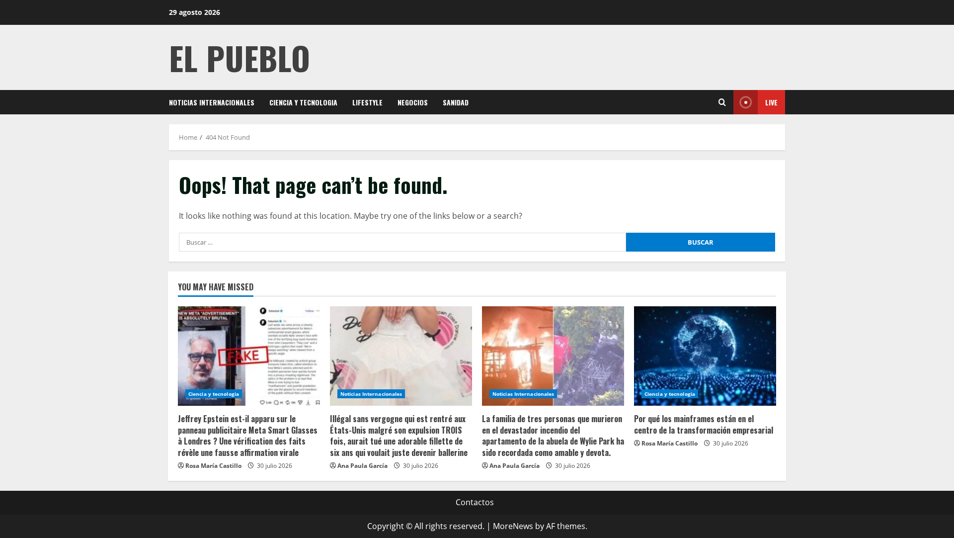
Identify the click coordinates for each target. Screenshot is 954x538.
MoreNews (513, 526)
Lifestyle (367, 102)
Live (771, 102)
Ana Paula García (362, 465)
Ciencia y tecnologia (303, 102)
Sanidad (456, 102)
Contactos (475, 502)
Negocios (413, 102)
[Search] (722, 102)
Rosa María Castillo (213, 465)
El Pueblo (239, 57)
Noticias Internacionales (211, 102)
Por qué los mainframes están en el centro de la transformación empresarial (703, 424)
